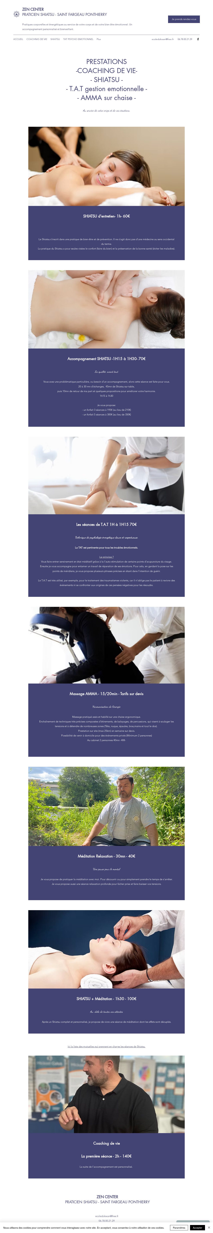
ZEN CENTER (33, 9)
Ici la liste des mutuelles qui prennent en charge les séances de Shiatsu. (106, 1046)
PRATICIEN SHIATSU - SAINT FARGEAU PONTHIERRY (64, 14)
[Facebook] (198, 39)
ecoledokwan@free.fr (163, 39)
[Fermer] (209, 1227)
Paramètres (179, 1227)
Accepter (197, 1227)
